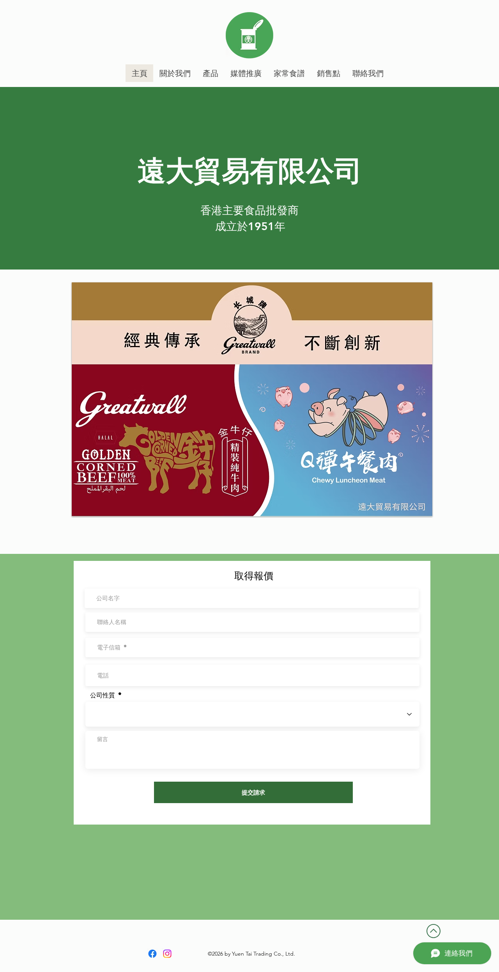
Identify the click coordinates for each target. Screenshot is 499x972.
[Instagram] (167, 953)
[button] (252, 399)
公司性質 (102, 695)
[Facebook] (152, 953)
